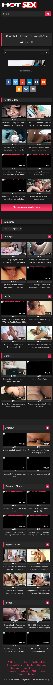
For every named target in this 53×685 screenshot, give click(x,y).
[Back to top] (45, 677)
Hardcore (12, 671)
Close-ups (14, 668)
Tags (33, 674)
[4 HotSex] (21, 5)
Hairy (40, 668)
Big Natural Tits (38, 662)
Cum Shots (29, 668)
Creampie (41, 665)
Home (13, 662)
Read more (25, 71)
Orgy (43, 671)
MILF (34, 671)
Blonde (29, 665)
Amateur (23, 662)
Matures (24, 671)
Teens (20, 674)
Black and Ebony (14, 665)
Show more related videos (26, 207)
